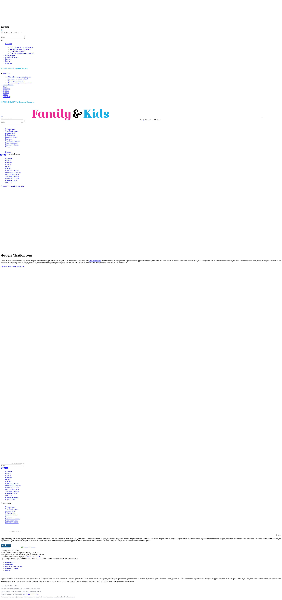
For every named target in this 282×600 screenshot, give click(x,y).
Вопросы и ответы (12, 178)
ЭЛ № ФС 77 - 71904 (32, 557)
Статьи (8, 160)
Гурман (6, 91)
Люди (5, 87)
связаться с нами (11, 568)
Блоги (7, 61)
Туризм (6, 93)
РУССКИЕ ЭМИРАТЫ (7, 68)
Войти (278, 535)
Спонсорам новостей (18, 51)
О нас (7, 147)
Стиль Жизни (8, 85)
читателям (9, 564)
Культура (6, 89)
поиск (7, 570)
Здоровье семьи (11, 137)
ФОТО (7, 166)
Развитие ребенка (12, 145)
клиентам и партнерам (13, 566)
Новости (8, 44)
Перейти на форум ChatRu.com (12, 266)
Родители (8, 59)
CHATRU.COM (11, 180)
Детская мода (10, 133)
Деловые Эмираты (21, 68)
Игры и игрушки (11, 143)
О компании (10, 562)
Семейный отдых (11, 57)
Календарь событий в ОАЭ (20, 49)
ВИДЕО (8, 168)
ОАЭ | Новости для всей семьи (21, 47)
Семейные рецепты (12, 141)
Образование (10, 55)
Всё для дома (10, 135)
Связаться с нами (7, 186)
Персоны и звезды (12, 170)
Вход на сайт (19, 186)
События (8, 63)
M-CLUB (8, 182)
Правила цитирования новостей (22, 53)
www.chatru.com (95, 261)
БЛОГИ (8, 164)
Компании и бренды (13, 172)
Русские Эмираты (12, 174)
